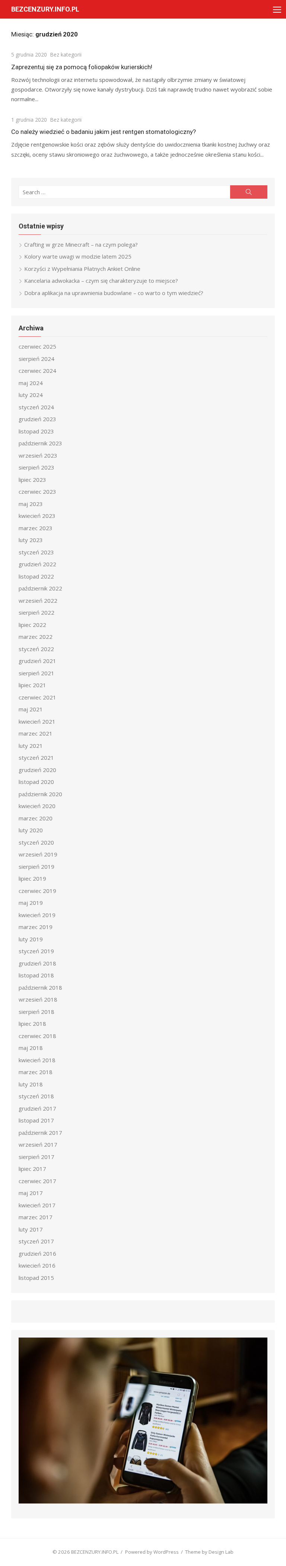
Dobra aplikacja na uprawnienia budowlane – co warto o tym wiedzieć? (113, 293)
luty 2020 (31, 830)
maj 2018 (31, 1047)
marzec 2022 (36, 636)
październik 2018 (40, 987)
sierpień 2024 (36, 358)
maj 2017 (31, 1193)
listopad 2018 (36, 975)
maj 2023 (31, 503)
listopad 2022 (36, 576)
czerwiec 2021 (37, 697)
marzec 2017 (36, 1217)
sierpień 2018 (36, 1011)
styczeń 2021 (36, 757)
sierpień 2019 (36, 866)
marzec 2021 (36, 733)
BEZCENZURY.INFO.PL (45, 9)
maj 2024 (31, 383)
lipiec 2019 (32, 878)
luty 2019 (31, 939)
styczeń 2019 (36, 951)
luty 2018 (31, 1084)
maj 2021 (31, 709)
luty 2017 (31, 1229)
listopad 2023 (36, 431)
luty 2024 (31, 394)
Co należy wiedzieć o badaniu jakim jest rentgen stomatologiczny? (103, 131)
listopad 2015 (36, 1277)
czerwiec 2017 (37, 1181)
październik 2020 (40, 794)
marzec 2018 (36, 1072)
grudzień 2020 (37, 770)
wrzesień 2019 (38, 854)
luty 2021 (31, 745)
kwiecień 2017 (37, 1205)
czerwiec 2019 (37, 890)
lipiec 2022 (32, 624)
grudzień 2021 (37, 660)
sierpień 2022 (36, 612)
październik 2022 (40, 588)
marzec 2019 (36, 927)
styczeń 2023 (36, 552)
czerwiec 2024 (37, 370)
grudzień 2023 (37, 419)
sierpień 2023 (36, 467)
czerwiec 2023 (37, 491)
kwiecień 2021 (37, 721)
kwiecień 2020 (37, 806)
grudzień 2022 (37, 564)
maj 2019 (31, 902)
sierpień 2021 (36, 673)
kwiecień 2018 (37, 1060)
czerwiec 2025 (37, 346)
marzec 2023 (36, 528)
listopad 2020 (36, 781)
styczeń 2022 (36, 649)
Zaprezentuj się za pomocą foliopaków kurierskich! (81, 67)
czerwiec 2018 (37, 1036)
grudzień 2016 (37, 1253)
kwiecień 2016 (37, 1265)
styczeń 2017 (36, 1241)
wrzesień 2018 (38, 999)
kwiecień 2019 (37, 915)
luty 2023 (31, 540)
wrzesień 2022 (38, 600)
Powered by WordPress (152, 1552)
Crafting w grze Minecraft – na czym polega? (81, 244)
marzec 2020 (36, 818)
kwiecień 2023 (37, 515)
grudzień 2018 (37, 963)
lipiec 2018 (32, 1023)
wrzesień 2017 (38, 1144)
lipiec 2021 (32, 685)
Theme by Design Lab (209, 1552)
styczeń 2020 (36, 842)
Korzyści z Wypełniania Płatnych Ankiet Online (82, 268)
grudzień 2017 (37, 1108)
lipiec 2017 (32, 1168)
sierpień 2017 (36, 1156)
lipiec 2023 (32, 479)
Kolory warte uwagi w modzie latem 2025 (77, 256)
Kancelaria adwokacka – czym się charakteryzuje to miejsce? (101, 280)
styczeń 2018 (36, 1096)
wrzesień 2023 (38, 455)
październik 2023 (40, 443)
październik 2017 (40, 1132)
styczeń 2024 (36, 407)
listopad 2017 (36, 1120)
